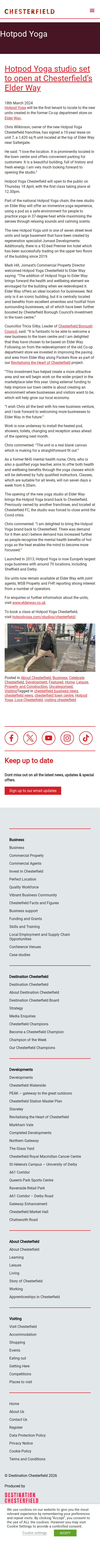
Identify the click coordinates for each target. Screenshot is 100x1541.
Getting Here (19, 1366)
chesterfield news (19, 695)
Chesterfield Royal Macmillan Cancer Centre (45, 1156)
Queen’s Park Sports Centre (31, 1180)
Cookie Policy (20, 1451)
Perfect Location (22, 879)
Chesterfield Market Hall (28, 1212)
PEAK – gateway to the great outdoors (40, 1093)
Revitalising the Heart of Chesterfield (40, 362)
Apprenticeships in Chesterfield (34, 1297)
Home (70, 682)
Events (14, 1350)
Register (16, 1427)
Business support (23, 911)
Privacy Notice (21, 1443)
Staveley (16, 1109)
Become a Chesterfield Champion (36, 1032)
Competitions (20, 1374)
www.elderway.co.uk (29, 603)
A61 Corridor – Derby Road (31, 1196)
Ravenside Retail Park (27, 1188)
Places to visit (20, 1382)
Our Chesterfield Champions (32, 1048)
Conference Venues (25, 947)
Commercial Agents (25, 863)
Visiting (11, 691)
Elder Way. (13, 118)
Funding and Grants (25, 919)
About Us (16, 1411)
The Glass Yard (21, 1148)
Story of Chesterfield (26, 1281)
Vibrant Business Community (33, 895)
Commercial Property (26, 855)
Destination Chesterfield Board (34, 1000)
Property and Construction (26, 686)
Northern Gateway (24, 1140)
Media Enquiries (22, 1016)
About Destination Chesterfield (34, 992)
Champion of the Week (28, 1040)
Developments (21, 1077)
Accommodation (23, 1334)
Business (60, 678)
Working (16, 1289)
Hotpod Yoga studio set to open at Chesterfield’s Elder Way (48, 78)
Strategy (16, 1008)
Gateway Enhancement (28, 1204)
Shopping (17, 1342)
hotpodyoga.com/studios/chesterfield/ (44, 617)
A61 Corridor (19, 1172)
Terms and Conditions (27, 1459)
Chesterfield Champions (28, 1024)
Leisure (82, 682)
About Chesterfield (36, 678)
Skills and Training (24, 926)
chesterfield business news (56, 691)
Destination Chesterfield (29, 11)
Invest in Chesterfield (26, 871)
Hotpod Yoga (15, 108)
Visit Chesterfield (23, 1326)
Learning (16, 1257)
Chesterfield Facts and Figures (34, 903)
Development (36, 682)
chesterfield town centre (54, 695)
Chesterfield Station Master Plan (35, 1101)
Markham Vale (21, 1125)
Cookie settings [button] (34, 1533)
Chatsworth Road (23, 1220)
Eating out (17, 1358)
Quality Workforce (24, 887)
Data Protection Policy (27, 1435)
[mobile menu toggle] (92, 11)
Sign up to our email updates (33, 791)
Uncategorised (61, 686)
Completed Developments (30, 1133)
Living (14, 1273)
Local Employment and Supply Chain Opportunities (39, 936)
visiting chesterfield (60, 700)
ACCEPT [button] (65, 1533)
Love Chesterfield (29, 700)
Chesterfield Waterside (27, 1085)
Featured (56, 682)
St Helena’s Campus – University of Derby (43, 1164)
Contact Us (18, 1419)
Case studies (19, 955)
